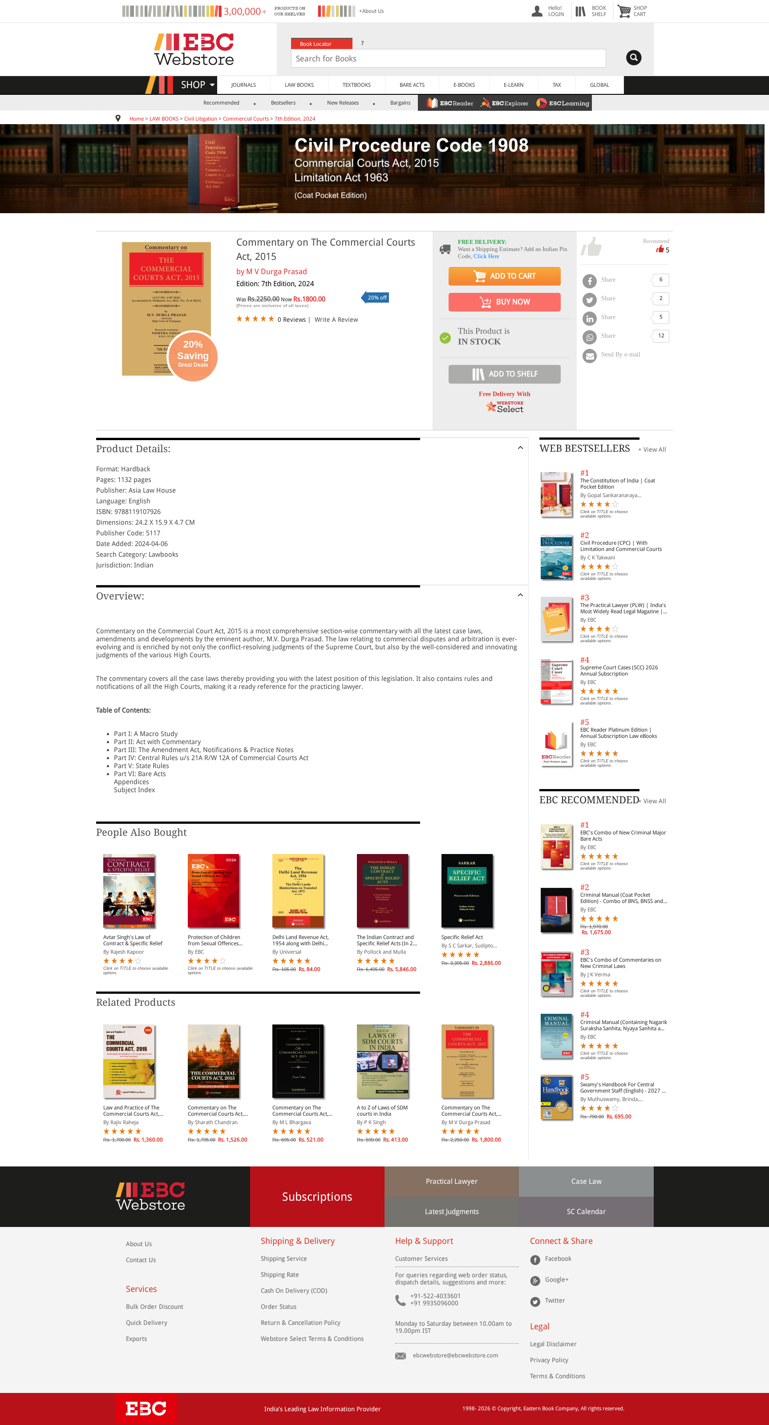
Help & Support (424, 1241)
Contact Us (141, 1259)
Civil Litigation (200, 119)
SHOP (197, 84)
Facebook (558, 1258)
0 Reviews (292, 319)
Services (141, 1289)
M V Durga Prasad (276, 271)
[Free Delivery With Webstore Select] (504, 409)
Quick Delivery (146, 1322)
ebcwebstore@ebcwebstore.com (455, 1355)
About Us (139, 1243)
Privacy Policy (549, 1360)
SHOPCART (640, 11)
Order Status (278, 1306)
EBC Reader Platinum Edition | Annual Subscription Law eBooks (618, 733)
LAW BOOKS (299, 85)
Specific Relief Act (462, 937)
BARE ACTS (412, 85)
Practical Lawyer (452, 1181)
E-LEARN (514, 85)
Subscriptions (317, 1196)
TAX (557, 85)
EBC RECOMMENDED (589, 800)
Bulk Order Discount (154, 1306)
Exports (136, 1338)
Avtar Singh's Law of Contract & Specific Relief (132, 940)
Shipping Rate (280, 1274)
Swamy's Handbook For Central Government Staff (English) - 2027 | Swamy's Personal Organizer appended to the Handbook (622, 1087)
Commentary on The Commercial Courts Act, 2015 (216, 1111)
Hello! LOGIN (556, 11)
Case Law (586, 1181)
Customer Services (421, 1258)
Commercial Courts (246, 119)
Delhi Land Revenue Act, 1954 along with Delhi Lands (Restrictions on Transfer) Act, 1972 (300, 940)
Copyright (509, 1408)
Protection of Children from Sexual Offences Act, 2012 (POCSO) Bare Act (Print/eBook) (216, 940)
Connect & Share (561, 1241)
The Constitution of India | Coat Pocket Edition (617, 484)
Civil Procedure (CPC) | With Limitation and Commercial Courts (621, 546)
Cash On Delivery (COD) (294, 1290)
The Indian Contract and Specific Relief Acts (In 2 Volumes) (385, 940)
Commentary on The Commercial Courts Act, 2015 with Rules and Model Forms (300, 1111)
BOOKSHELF (599, 11)
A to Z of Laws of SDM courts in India (382, 1111)
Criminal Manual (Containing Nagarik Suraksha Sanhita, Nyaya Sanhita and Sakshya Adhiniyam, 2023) (623, 1025)
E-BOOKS (464, 85)
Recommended (221, 103)
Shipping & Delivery (298, 1241)
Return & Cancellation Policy (300, 1322)
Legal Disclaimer (553, 1344)
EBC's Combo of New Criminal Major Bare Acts (623, 836)
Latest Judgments (452, 1211)
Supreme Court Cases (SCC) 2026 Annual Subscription (619, 670)
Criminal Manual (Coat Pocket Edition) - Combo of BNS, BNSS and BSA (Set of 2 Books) (621, 898)
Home (137, 119)
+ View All (652, 449)
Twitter (555, 1300)
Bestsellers (283, 103)
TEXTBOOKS (357, 85)
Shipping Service (284, 1258)
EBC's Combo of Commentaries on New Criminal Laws (620, 963)
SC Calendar (586, 1211)
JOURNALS (243, 85)
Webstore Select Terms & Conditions (312, 1338)
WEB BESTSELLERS (584, 448)
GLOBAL (599, 85)
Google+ (557, 1279)
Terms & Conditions (557, 1376)
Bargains (400, 103)
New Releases (343, 103)
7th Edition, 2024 (295, 119)
